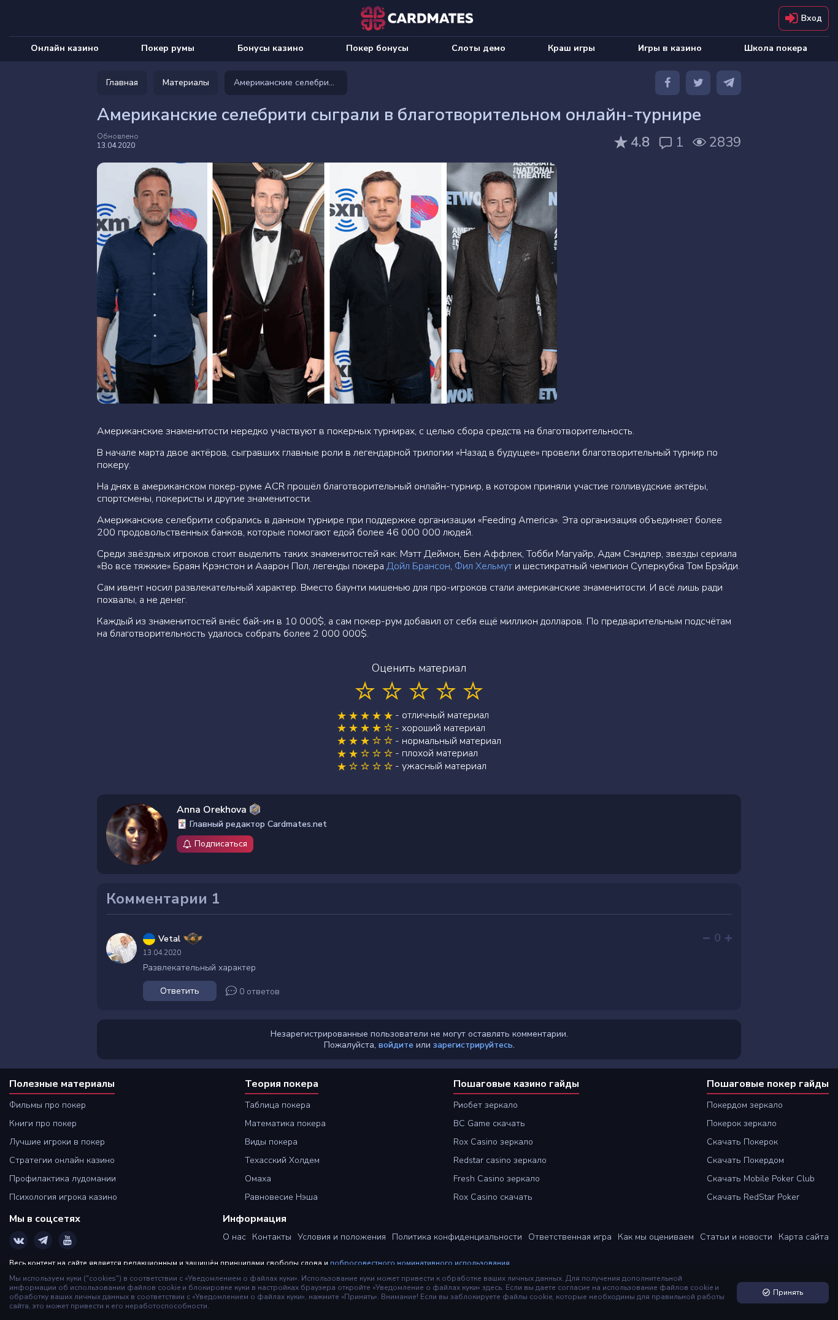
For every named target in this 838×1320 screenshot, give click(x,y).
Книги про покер (43, 1123)
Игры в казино (670, 48)
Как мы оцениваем (656, 1237)
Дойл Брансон (418, 566)
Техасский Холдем (282, 1160)
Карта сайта (803, 1237)
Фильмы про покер (47, 1105)
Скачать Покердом (745, 1160)
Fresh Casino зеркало (496, 1178)
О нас (234, 1237)
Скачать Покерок (742, 1142)
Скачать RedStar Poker (753, 1197)
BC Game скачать (489, 1123)
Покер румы (167, 48)
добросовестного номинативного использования (420, 1263)
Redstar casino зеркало (500, 1160)
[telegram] (729, 83)
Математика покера (285, 1123)
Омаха (258, 1178)
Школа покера (775, 48)
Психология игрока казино (63, 1197)
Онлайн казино (65, 48)
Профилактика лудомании (62, 1178)
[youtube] (67, 1240)
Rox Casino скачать (492, 1197)
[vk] (18, 1240)
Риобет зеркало (485, 1105)
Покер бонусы (377, 48)
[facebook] (667, 83)
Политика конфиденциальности (457, 1237)
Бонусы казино (270, 48)
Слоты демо (478, 48)
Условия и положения (342, 1237)
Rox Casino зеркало (493, 1142)
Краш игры (571, 48)
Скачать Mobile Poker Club (761, 1178)
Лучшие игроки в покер (57, 1142)
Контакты (271, 1237)
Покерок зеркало (742, 1123)
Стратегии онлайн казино (62, 1160)
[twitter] (698, 83)
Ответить (179, 991)
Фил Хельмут (483, 566)
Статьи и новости (736, 1237)
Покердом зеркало (745, 1105)
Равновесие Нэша (281, 1197)
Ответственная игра (570, 1237)
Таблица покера (277, 1105)
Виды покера (271, 1142)
